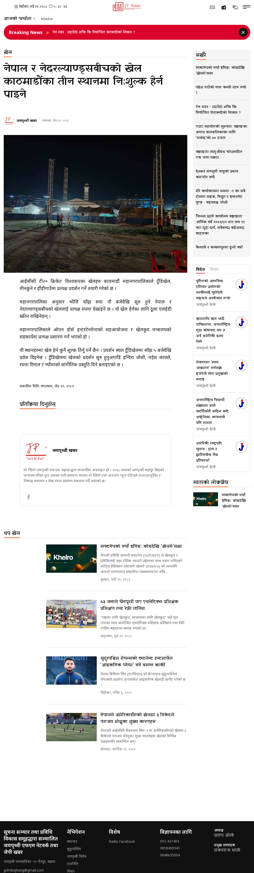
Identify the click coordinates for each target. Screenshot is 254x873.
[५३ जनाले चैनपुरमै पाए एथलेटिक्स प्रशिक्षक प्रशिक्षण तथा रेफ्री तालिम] (71, 614)
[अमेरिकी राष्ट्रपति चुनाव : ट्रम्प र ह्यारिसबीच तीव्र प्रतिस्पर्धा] (241, 447)
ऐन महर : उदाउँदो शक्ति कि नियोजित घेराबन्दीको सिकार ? (94, 32)
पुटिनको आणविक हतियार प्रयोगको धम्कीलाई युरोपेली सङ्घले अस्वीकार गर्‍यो (213, 289)
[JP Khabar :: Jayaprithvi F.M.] (127, 6)
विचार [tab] (214, 269)
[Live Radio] (224, 7)
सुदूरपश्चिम (74, 848)
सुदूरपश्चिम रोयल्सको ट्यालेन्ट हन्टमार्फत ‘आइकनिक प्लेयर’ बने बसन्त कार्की (136, 662)
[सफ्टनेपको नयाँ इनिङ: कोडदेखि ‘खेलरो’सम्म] (71, 558)
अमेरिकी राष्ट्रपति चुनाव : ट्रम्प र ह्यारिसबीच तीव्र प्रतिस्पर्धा (209, 452)
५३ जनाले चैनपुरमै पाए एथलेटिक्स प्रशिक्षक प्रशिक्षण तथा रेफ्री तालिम (139, 605)
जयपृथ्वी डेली (206, 304)
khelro (47, 19)
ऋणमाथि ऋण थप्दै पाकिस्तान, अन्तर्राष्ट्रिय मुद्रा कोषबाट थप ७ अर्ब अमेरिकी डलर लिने (213, 330)
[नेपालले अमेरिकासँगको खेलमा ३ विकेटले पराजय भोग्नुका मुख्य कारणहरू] (71, 727)
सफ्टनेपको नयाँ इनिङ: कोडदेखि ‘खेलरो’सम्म (141, 546)
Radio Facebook (122, 841)
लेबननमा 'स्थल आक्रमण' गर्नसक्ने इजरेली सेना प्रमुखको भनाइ (212, 371)
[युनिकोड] (212, 7)
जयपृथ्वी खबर (27, 120)
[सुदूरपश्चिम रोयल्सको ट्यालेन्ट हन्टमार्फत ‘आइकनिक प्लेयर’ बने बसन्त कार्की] (71, 670)
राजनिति (72, 863)
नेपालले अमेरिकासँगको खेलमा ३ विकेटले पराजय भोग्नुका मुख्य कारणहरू (137, 718)
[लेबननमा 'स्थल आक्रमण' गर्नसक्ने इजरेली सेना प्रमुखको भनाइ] (241, 366)
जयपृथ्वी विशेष (76, 856)
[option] (134, 32)
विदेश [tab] (200, 269)
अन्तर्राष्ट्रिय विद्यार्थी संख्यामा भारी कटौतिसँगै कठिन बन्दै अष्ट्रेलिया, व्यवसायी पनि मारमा (212, 411)
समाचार (72, 841)
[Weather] (235, 7)
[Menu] (246, 7)
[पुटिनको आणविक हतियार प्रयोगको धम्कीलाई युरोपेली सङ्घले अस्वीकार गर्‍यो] (241, 284)
